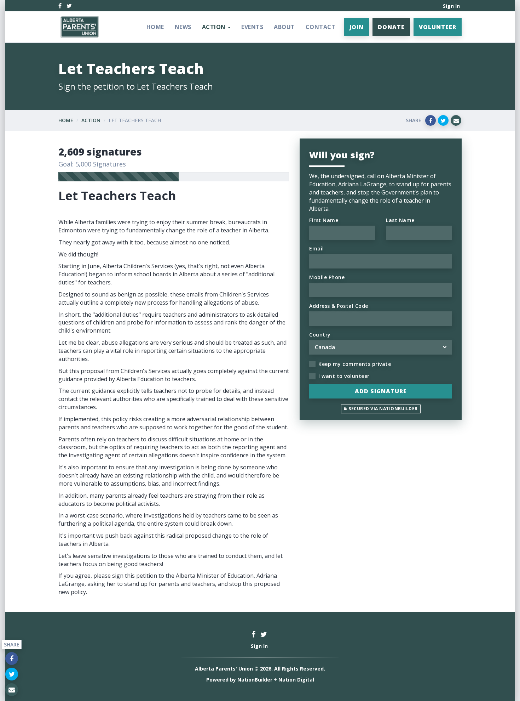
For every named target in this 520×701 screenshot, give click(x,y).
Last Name (400, 220)
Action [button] (214, 27)
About (284, 27)
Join (356, 27)
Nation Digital (296, 679)
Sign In (451, 5)
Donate (391, 27)
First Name (323, 220)
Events (252, 27)
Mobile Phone (327, 277)
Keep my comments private (354, 364)
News (183, 27)
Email (316, 248)
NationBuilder (254, 679)
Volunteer (437, 27)
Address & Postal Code (338, 306)
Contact (321, 27)
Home (155, 27)
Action (90, 120)
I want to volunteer (344, 376)
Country (320, 334)
